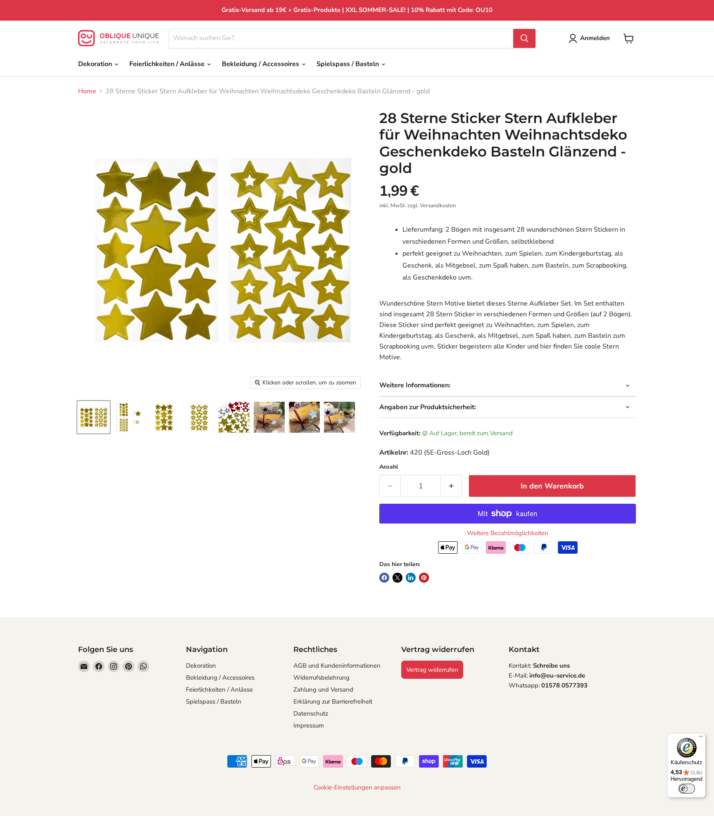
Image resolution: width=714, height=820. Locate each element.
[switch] (686, 789)
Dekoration (96, 64)
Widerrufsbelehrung (321, 677)
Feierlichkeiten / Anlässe (167, 64)
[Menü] (701, 738)
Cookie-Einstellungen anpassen (357, 787)
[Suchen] (524, 38)
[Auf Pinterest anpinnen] (424, 578)
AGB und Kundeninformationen (337, 665)
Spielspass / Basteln (349, 64)
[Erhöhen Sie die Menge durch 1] (451, 486)
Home (87, 91)
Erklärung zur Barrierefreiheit (332, 701)
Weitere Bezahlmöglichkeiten (507, 533)
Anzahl (388, 467)
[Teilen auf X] (397, 578)
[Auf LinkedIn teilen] (411, 578)
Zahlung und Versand (323, 689)
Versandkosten (438, 205)
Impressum (308, 725)
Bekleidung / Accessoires (261, 64)
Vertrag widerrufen (432, 670)
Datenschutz (310, 713)
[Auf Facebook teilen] (384, 578)
